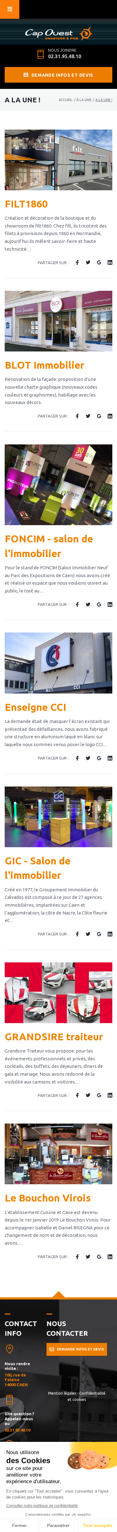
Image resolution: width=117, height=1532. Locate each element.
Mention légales (62, 1393)
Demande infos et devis (62, 75)
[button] (76, 1349)
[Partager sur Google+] (99, 262)
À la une (83, 100)
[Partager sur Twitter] (88, 262)
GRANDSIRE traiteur (54, 1036)
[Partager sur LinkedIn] (110, 262)
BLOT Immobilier (44, 365)
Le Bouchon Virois (48, 1197)
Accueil (65, 100)
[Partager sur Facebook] (77, 262)
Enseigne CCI (35, 707)
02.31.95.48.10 (64, 56)
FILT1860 (26, 203)
